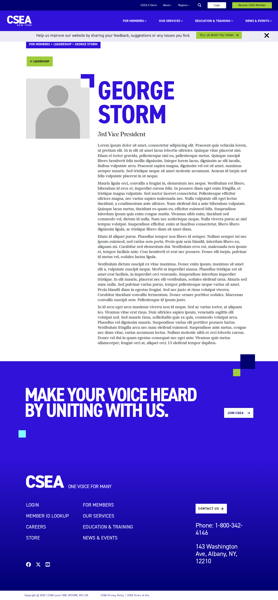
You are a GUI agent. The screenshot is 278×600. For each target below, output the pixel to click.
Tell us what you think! (217, 35)
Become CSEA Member (252, 5)
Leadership (62, 44)
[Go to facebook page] (28, 565)
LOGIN (32, 505)
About (166, 5)
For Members (133, 21)
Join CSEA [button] (235, 413)
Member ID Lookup (47, 516)
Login (217, 5)
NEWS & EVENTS (100, 538)
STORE (33, 538)
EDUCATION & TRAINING (212, 21)
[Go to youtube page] (48, 565)
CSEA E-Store (149, 5)
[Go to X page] (38, 565)
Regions (182, 5)
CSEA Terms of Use (138, 595)
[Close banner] (267, 35)
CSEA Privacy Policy (112, 595)
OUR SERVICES (169, 21)
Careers (36, 527)
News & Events (257, 21)
